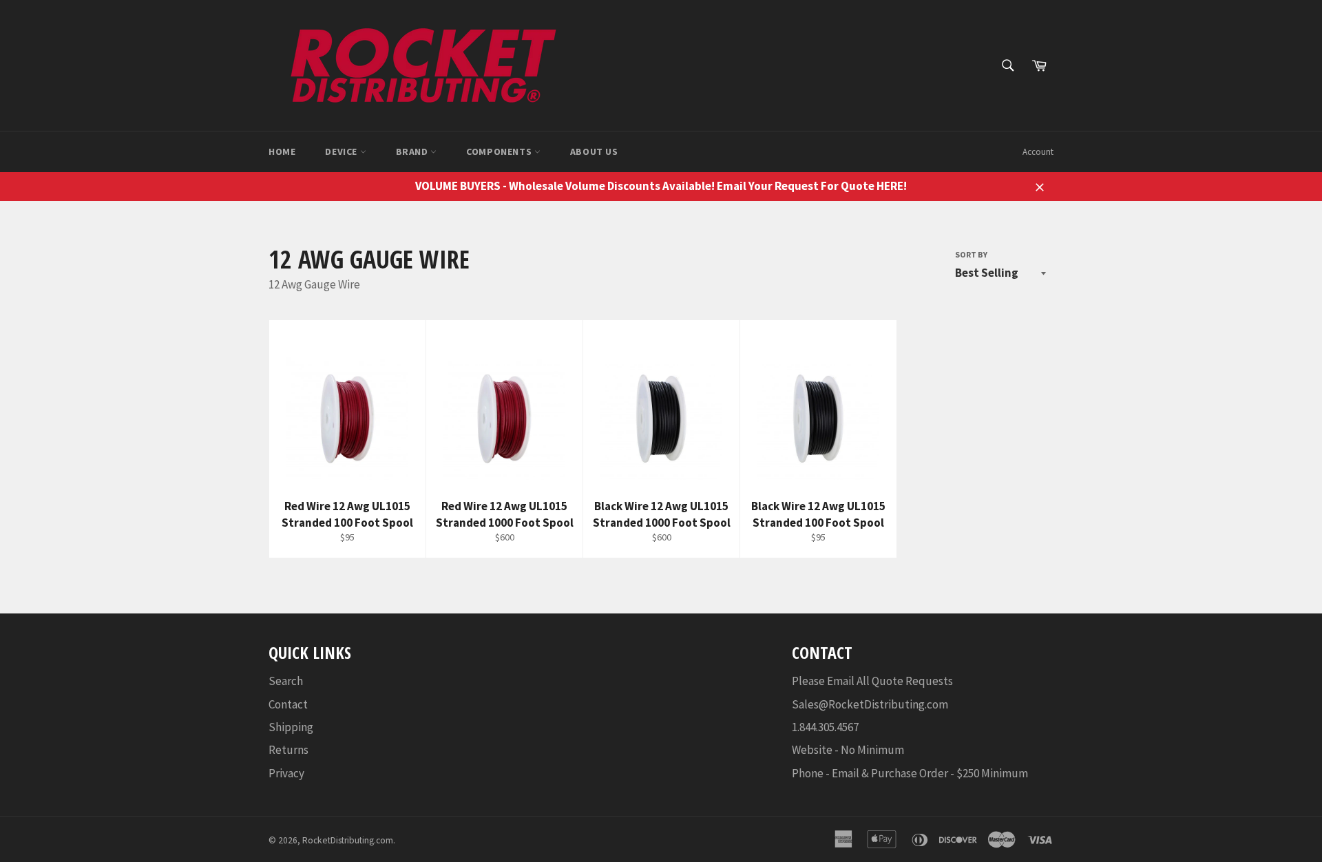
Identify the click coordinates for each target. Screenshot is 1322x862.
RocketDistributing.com (347, 840)
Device (342, 151)
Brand (413, 151)
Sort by (971, 254)
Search (286, 680)
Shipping (291, 727)
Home (282, 151)
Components (500, 151)
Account (1037, 152)
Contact (288, 704)
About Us (594, 151)
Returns (288, 749)
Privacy (286, 773)
